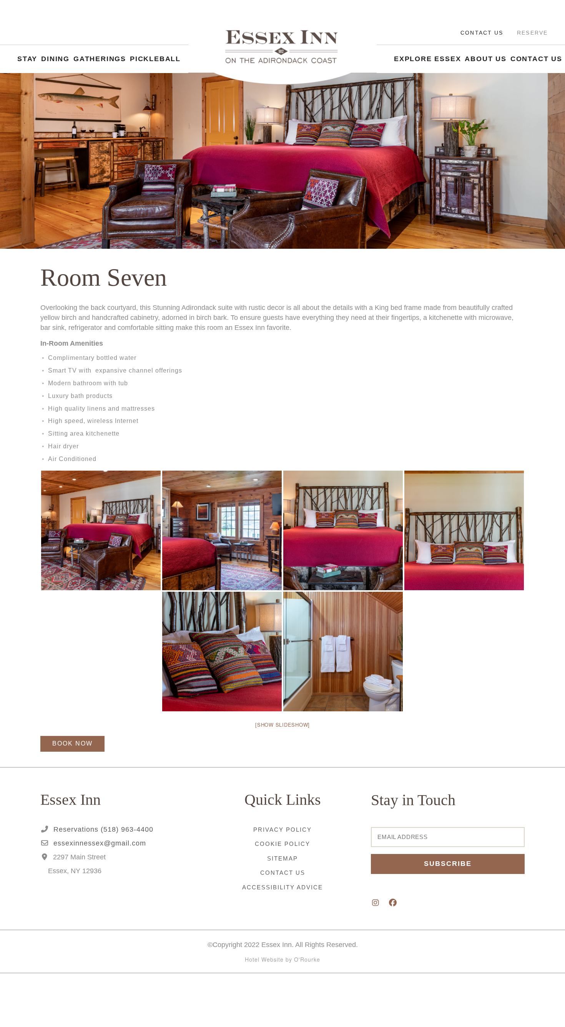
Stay (27, 63)
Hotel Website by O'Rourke (282, 959)
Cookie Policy (282, 844)
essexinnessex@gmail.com (98, 843)
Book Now (72, 743)
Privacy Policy (282, 829)
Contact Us (481, 37)
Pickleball (155, 63)
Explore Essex (427, 68)
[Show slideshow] (282, 724)
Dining (55, 63)
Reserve (532, 37)
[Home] (282, 58)
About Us (485, 68)
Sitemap (282, 858)
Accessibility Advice (282, 887)
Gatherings (99, 63)
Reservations (102, 829)
